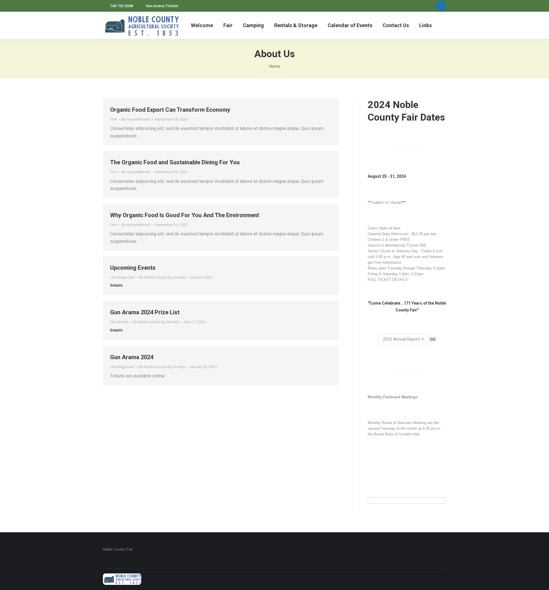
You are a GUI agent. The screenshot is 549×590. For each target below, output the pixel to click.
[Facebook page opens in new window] (441, 6)
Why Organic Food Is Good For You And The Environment (184, 215)
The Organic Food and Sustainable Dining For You (175, 162)
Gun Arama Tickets (162, 6)
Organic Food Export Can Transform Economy (170, 109)
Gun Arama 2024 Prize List (145, 312)
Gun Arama (119, 322)
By (136, 119)
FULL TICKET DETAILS (388, 279)
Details (116, 285)
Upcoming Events (133, 267)
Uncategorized (122, 277)
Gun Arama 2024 (131, 357)
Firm (113, 119)
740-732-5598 (121, 6)
